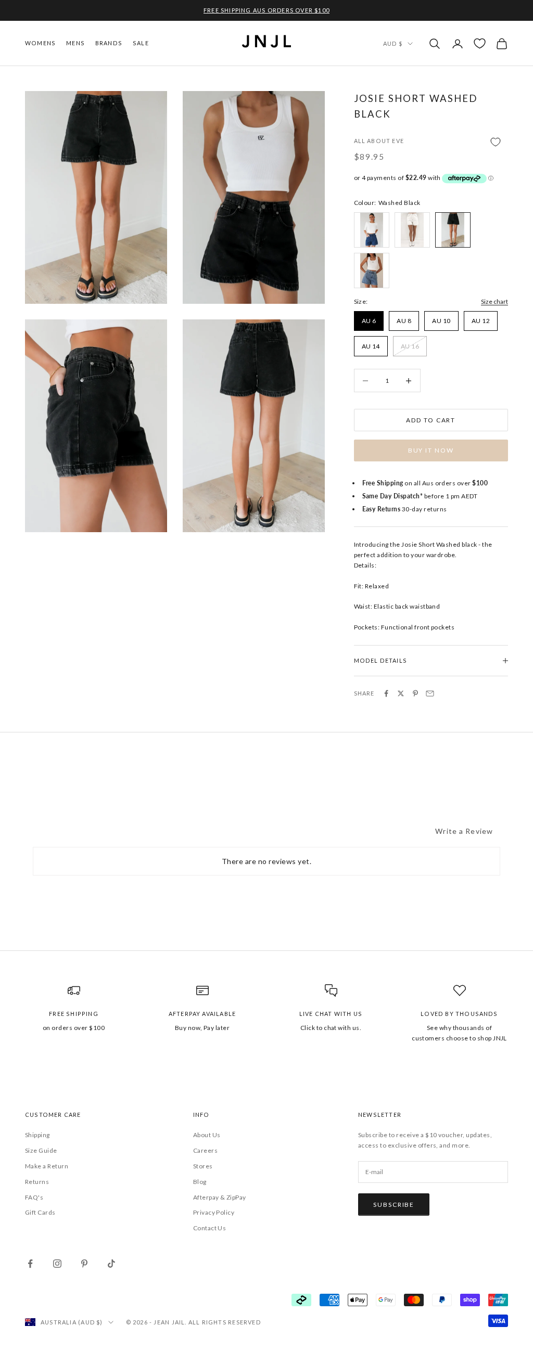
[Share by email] (430, 693)
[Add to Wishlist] (431, 141)
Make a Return (46, 1166)
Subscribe (393, 1204)
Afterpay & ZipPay (219, 1197)
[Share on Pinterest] (415, 693)
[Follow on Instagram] (57, 1263)
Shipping (37, 1135)
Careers (205, 1150)
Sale (141, 43)
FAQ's (34, 1197)
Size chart (494, 301)
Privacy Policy (214, 1212)
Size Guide (41, 1150)
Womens (40, 43)
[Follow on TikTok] (111, 1263)
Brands (108, 43)
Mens (75, 43)
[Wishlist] (479, 43)
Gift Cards (40, 1212)
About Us (207, 1135)
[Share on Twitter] (401, 693)
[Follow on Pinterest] (84, 1263)
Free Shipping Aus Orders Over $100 (266, 10)
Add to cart (430, 420)
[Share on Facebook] (386, 693)
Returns (37, 1182)
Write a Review (464, 831)
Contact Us (209, 1228)
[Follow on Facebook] (30, 1263)
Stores (203, 1166)
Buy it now (431, 450)
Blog (200, 1182)
